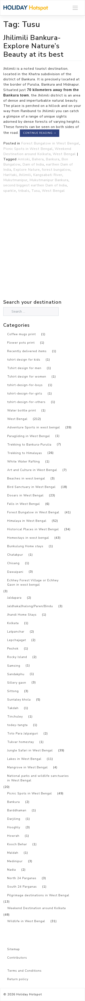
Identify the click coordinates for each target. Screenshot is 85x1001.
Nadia (11, 870)
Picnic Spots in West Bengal (28, 148)
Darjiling (13, 819)
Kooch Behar (17, 844)
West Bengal (64, 154)
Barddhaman (16, 810)
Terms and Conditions (24, 971)
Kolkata (13, 623)
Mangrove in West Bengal (27, 767)
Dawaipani (15, 572)
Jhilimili (25, 174)
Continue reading (39, 133)
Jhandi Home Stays (22, 615)
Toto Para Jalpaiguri (22, 733)
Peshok (13, 648)
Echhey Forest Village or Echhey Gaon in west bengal (33, 582)
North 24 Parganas (21, 878)
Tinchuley (15, 716)
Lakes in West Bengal (24, 759)
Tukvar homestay (20, 742)
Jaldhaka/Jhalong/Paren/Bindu (30, 606)
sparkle (9, 190)
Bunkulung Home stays (25, 546)
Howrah (13, 836)
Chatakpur (15, 555)
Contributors (17, 958)
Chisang (13, 563)
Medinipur (15, 861)
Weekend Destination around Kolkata (36, 908)
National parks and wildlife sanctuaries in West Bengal (38, 778)
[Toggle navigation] (75, 7)
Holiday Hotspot (29, 994)
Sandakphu (15, 674)
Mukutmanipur (15, 180)
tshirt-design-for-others (26, 402)
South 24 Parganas (22, 887)
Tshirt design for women (26, 377)
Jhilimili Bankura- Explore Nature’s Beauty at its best (33, 46)
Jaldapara (14, 598)
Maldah (12, 853)
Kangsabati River (47, 174)
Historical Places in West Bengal (33, 529)
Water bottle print (21, 410)
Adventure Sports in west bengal (33, 427)
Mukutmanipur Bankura (48, 180)
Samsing (13, 666)
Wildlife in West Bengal (26, 921)
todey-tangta (17, 725)
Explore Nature (26, 169)
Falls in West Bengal (23, 504)
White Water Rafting (23, 461)
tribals (23, 190)
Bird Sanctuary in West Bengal (31, 487)
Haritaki (10, 174)
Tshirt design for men (24, 368)
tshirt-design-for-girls (24, 393)
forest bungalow (56, 169)
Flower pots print (21, 343)
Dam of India (33, 164)
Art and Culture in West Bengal (32, 470)
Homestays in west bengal (28, 538)
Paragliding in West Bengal (28, 436)
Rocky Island (17, 657)
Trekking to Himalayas (24, 453)
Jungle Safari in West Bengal (30, 750)
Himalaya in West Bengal (26, 521)
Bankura (53, 159)
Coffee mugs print (21, 334)
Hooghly (13, 827)
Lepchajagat (16, 640)
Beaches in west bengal (26, 478)
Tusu (35, 190)
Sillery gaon (16, 683)
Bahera (38, 159)
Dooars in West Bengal (25, 495)
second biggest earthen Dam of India (35, 185)
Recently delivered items (27, 351)
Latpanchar (15, 632)
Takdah (13, 708)
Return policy (17, 979)
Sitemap (13, 949)
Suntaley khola (19, 700)
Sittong (13, 691)
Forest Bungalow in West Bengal (50, 143)
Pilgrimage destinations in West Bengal (38, 895)
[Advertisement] (42, 255)
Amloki (24, 159)
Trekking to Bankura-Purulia (29, 444)
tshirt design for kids (23, 360)
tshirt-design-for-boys (25, 385)
